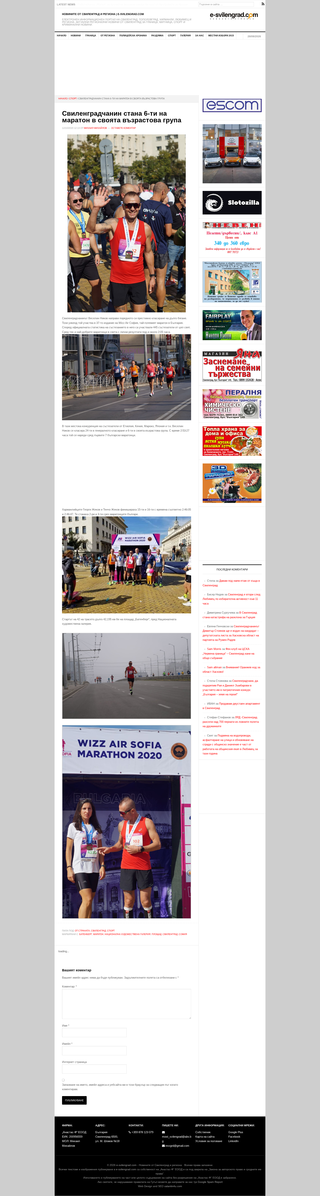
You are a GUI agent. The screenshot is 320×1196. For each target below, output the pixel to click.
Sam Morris (214, 648)
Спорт (111, 930)
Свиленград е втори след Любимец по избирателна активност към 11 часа (231, 599)
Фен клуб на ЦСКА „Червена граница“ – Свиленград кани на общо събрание (228, 653)
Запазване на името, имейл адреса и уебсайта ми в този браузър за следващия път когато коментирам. (120, 1087)
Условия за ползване (208, 1141)
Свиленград (98, 930)
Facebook (234, 1136)
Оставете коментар (123, 128)
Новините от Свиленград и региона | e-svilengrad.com (103, 14)
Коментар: (69, 986)
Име (65, 1025)
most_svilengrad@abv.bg (176, 1139)
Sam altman (214, 667)
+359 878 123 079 (142, 1132)
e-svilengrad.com (126, 1165)
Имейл (67, 1043)
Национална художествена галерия (128, 934)
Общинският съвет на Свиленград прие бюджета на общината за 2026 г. (125, 4)
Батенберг (85, 934)
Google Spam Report (210, 1181)
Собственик (203, 1132)
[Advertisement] (160, 67)
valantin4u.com (173, 1186)
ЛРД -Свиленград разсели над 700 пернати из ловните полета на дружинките (231, 722)
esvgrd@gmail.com (177, 1145)
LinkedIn (233, 1141)
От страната (82, 930)
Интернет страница (74, 1061)
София (183, 934)
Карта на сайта (204, 1136)
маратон (98, 934)
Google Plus (235, 1132)
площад (156, 934)
